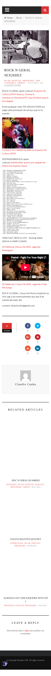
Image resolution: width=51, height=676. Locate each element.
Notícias (16, 81)
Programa (28, 81)
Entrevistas (16, 543)
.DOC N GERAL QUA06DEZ (25, 480)
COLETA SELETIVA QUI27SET (25, 539)
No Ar (7, 81)
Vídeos (21, 83)
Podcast (39, 485)
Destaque (12, 485)
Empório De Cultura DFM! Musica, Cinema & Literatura (24, 94)
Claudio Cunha (12, 85)
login (27, 631)
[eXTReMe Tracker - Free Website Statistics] (5, 664)
